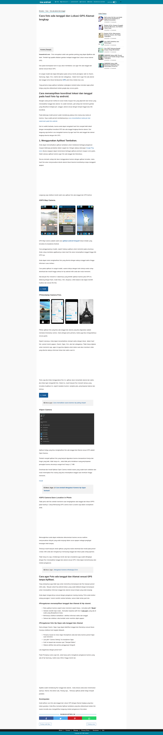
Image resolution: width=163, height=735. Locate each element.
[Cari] (120, 2)
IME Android (85, 733)
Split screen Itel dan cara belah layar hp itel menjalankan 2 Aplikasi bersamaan (113, 19)
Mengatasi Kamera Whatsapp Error (66, 570)
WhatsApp (75, 1)
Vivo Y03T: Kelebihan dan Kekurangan (111, 42)
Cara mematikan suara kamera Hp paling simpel (69, 403)
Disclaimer (96, 730)
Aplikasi (83, 1)
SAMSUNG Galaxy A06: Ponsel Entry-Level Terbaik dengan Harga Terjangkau (114, 57)
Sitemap (75, 730)
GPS (64, 80)
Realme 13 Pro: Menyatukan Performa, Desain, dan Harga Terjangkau (112, 35)
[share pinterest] (75, 718)
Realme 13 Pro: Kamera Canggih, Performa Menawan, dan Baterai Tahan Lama (113, 27)
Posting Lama (91, 724)
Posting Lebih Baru (45, 724)
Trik (57, 1)
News (90, 1)
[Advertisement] (67, 34)
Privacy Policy (85, 730)
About (60, 730)
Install (44, 289)
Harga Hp (65, 1)
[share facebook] (46, 718)
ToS (103, 730)
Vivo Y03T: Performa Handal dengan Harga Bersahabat (112, 49)
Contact (68, 730)
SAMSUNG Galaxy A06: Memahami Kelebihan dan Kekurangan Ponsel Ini (111, 65)
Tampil (48, 49)
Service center (100, 1)
